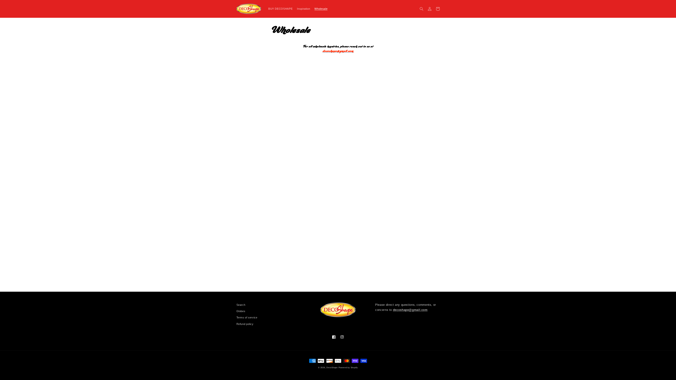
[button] (422, 9)
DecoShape (332, 367)
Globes (240, 311)
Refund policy (245, 324)
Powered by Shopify (348, 367)
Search (240, 304)
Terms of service (246, 317)
